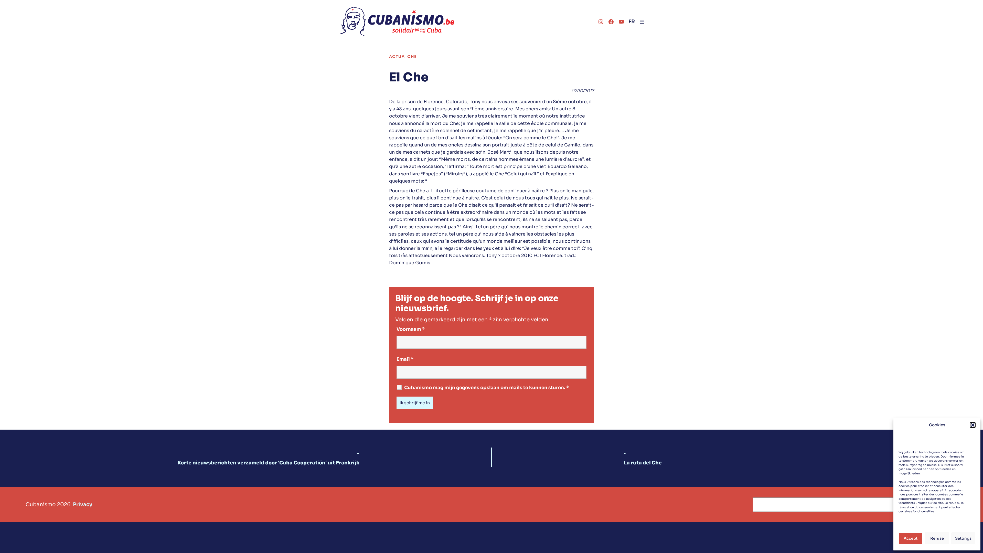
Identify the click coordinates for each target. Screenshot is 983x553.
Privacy (82, 504)
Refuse (937, 538)
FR (631, 21)
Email (405, 359)
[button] (972, 425)
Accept (910, 538)
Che (412, 56)
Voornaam (411, 329)
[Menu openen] (642, 22)
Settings (963, 538)
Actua (397, 56)
